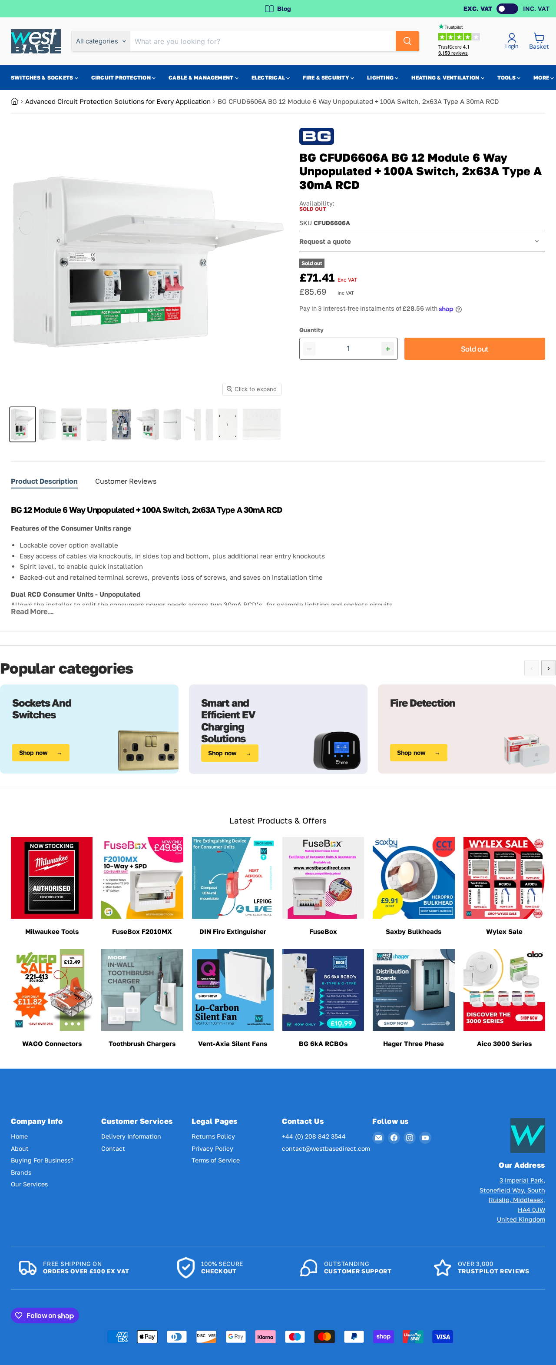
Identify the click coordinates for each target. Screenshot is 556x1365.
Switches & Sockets (43, 77)
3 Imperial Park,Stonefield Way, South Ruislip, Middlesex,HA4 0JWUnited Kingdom (512, 1199)
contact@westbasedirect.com (326, 1148)
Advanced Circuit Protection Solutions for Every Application (118, 101)
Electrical (269, 77)
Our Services (29, 1184)
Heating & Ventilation (445, 77)
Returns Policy (213, 1136)
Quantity (311, 330)
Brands (21, 1172)
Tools (507, 77)
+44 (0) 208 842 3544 (314, 1136)
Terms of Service (216, 1160)
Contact (113, 1148)
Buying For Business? (42, 1160)
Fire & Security (327, 77)
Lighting (381, 77)
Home (19, 1136)
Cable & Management (202, 77)
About (20, 1148)
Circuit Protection (121, 77)
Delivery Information (131, 1136)
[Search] (407, 41)
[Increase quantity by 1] (387, 348)
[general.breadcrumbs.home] (18, 101)
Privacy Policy (212, 1148)
